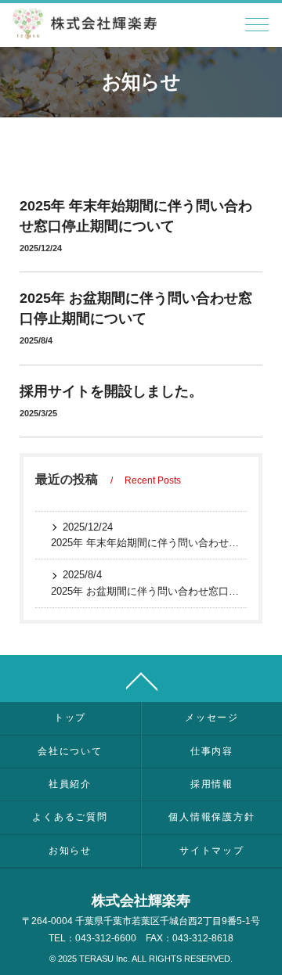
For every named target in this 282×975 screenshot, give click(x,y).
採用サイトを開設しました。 (111, 391)
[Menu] (257, 28)
